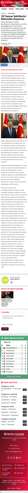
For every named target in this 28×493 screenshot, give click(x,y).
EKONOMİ (4, 482)
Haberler (3, 13)
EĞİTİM (20, 482)
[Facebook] (8, 457)
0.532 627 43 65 (15, 448)
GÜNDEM (4, 9)
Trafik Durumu (20, 465)
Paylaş (5, 65)
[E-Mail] (11, 282)
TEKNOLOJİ (15, 482)
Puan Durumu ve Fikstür (7, 469)
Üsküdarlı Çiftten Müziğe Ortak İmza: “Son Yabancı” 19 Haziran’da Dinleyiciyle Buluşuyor (7, 303)
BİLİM (24, 482)
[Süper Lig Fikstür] (26, 382)
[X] (11, 457)
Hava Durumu (8, 465)
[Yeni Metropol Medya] (12, 2)
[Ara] (2, 6)
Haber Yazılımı (11, 488)
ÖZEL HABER (11, 13)
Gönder (4, 329)
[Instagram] (14, 457)
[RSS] (20, 457)
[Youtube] (17, 457)
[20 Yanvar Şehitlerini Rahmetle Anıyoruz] (14, 55)
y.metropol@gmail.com (15, 451)
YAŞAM (14, 484)
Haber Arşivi (20, 473)
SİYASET (11, 9)
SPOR (9, 482)
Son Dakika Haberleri (6, 474)
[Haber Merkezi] (5, 280)
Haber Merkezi (15, 279)
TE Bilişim (18, 488)
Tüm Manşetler (20, 468)
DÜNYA (23, 480)
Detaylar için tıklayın (14, 377)
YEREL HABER (19, 9)
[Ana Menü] (4, 6)
